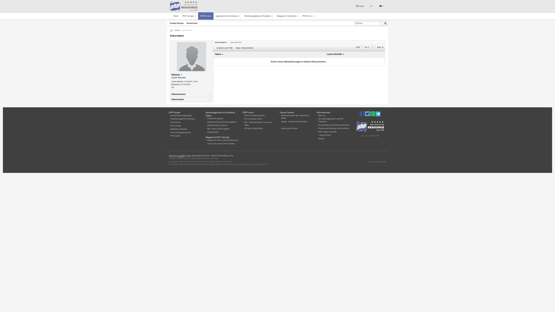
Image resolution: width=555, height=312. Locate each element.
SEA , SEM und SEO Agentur (218, 129)
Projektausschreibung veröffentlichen (333, 128)
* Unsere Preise (324, 135)
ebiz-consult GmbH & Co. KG (200, 162)
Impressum (173, 156)
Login (361, 6)
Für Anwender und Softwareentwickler (333, 125)
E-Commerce (175, 122)
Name (218, 54)
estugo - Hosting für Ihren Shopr (294, 121)
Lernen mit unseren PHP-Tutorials (221, 144)
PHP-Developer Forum (253, 119)
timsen (177, 30)
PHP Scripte (188, 16)
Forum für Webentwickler (254, 115)
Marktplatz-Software (178, 129)
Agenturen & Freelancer (227, 16)
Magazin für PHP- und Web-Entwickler (222, 140)
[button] (371, 6)
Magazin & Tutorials (287, 16)
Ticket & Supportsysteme (180, 132)
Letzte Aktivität (334, 54)
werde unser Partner (289, 128)
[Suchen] (385, 23)
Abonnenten (177, 99)
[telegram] (378, 114)
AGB (189, 156)
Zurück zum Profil (225, 48)
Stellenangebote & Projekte (257, 16)
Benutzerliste (192, 23)
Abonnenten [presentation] (236, 42)
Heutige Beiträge (177, 23)
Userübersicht (213, 132)
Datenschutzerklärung (220, 156)
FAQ (231, 156)
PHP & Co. (307, 16)
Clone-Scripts (175, 126)
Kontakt (182, 156)
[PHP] (183, 5)
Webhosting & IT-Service (217, 125)
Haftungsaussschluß (200, 156)
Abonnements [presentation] (221, 42)
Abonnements (178, 94)
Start (175, 16)
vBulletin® (180, 157)
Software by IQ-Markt (377, 162)
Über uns (321, 115)
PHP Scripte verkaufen (327, 132)
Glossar (321, 139)
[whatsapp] (373, 115)
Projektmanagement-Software (182, 119)
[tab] (221, 42)
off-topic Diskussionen (253, 128)
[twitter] (367, 115)
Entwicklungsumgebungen (181, 115)
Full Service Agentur (215, 118)
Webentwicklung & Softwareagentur (222, 122)
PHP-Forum (205, 16)
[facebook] (362, 115)
